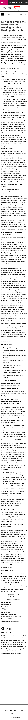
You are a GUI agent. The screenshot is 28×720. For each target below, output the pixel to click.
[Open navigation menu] (2, 14)
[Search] (18, 14)
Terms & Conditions (14, 717)
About (6, 710)
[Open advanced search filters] (21, 14)
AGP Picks (4, 2)
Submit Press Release (14, 714)
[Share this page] (26, 14)
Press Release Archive (16, 710)
